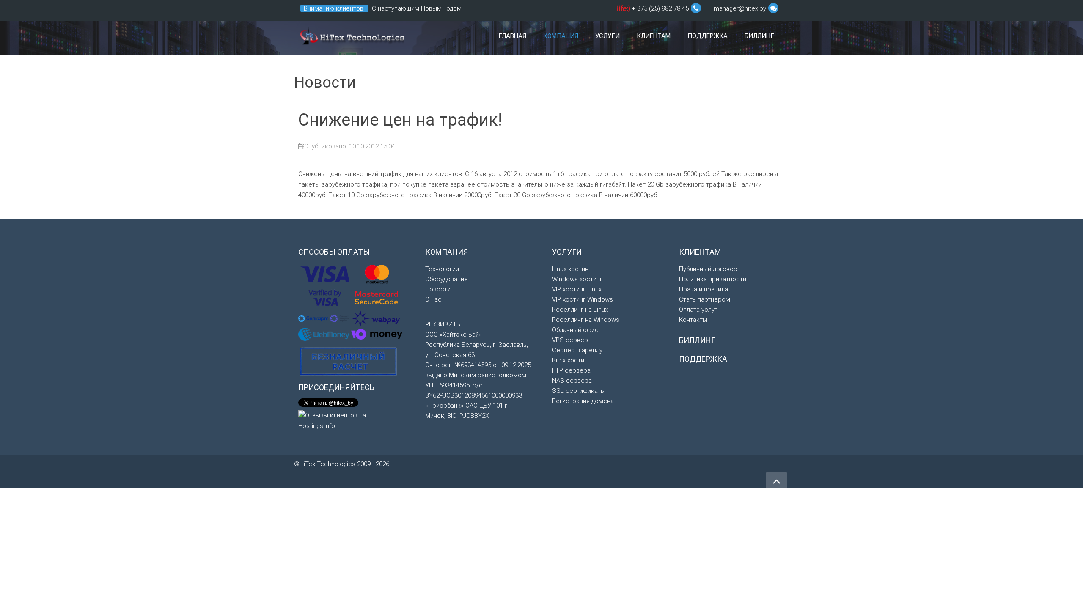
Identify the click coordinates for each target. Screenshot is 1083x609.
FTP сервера (571, 370)
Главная (512, 36)
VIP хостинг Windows (582, 299)
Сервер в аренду (577, 350)
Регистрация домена (583, 401)
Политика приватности (712, 279)
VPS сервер (570, 340)
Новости (438, 289)
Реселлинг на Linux (580, 309)
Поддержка (707, 36)
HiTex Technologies (351, 38)
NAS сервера (572, 380)
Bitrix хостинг (571, 360)
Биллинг (759, 36)
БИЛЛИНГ (697, 340)
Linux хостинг (571, 269)
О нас (433, 299)
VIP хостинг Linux (577, 289)
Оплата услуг (698, 309)
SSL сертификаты (578, 391)
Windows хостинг (577, 279)
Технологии (442, 269)
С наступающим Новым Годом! (417, 8)
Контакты (693, 320)
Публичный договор (708, 269)
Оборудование (446, 279)
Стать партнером (704, 299)
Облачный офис (575, 330)
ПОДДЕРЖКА (703, 358)
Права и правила (703, 289)
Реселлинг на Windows (585, 320)
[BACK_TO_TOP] (668, 477)
